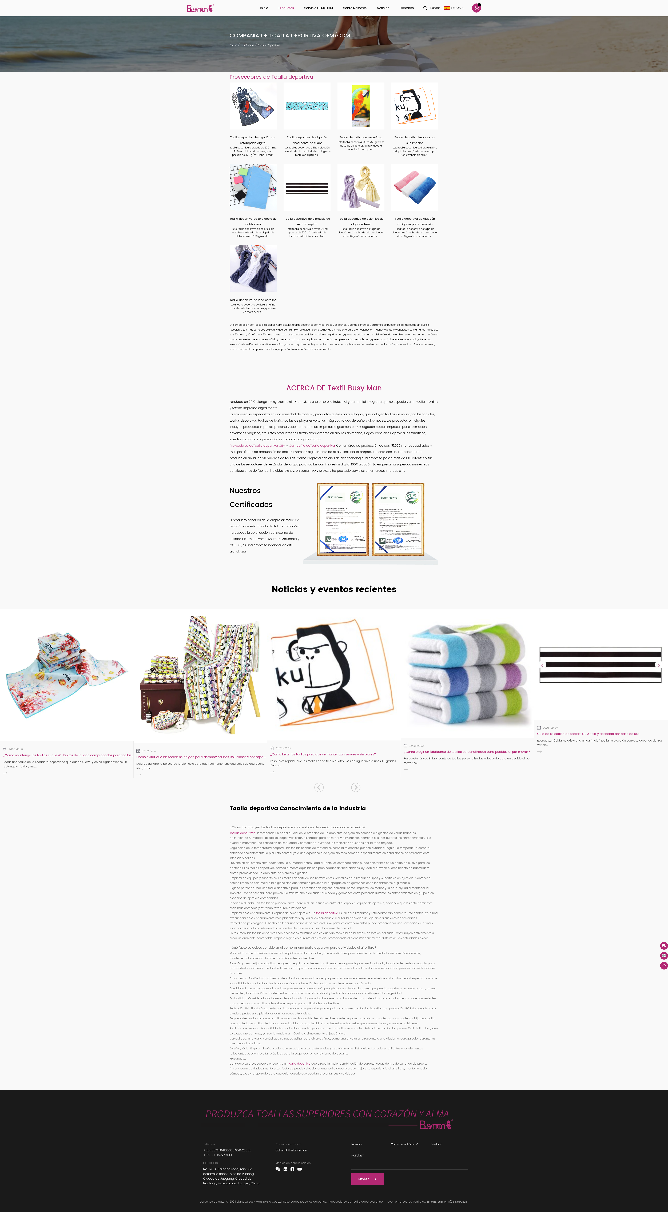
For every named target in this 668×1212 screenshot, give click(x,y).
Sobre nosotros (355, 8)
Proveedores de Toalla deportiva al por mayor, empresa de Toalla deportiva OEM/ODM (389, 1201)
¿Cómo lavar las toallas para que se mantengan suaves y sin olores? (323, 754)
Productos (286, 8)
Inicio (264, 8)
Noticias (383, 8)
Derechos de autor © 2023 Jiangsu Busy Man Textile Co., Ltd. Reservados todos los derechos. (264, 1201)
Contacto (407, 8)
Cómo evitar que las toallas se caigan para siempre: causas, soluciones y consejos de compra (208, 757)
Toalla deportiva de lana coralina (253, 300)
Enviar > (367, 1179)
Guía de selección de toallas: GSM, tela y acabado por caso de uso (588, 733)
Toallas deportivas (243, 833)
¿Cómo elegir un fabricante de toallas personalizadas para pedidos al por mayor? (467, 751)
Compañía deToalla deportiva (312, 445)
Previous (319, 787)
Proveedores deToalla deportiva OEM (257, 445)
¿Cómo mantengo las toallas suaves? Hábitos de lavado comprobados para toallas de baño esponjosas (83, 755)
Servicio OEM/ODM (318, 8)
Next (356, 787)
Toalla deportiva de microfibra (361, 137)
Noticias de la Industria (394, 15)
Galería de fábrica (358, 15)
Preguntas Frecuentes (359, 14)
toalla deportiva (327, 913)
